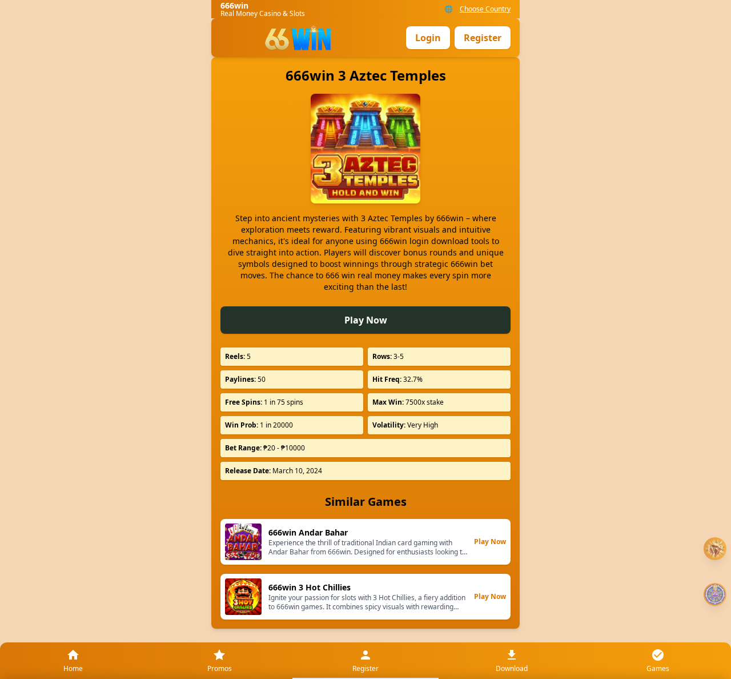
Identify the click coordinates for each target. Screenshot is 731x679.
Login (428, 37)
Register (482, 37)
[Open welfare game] (715, 594)
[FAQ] (715, 549)
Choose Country (485, 9)
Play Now (365, 320)
